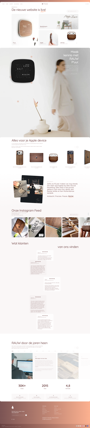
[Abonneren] (86, 419)
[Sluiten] (87, 414)
